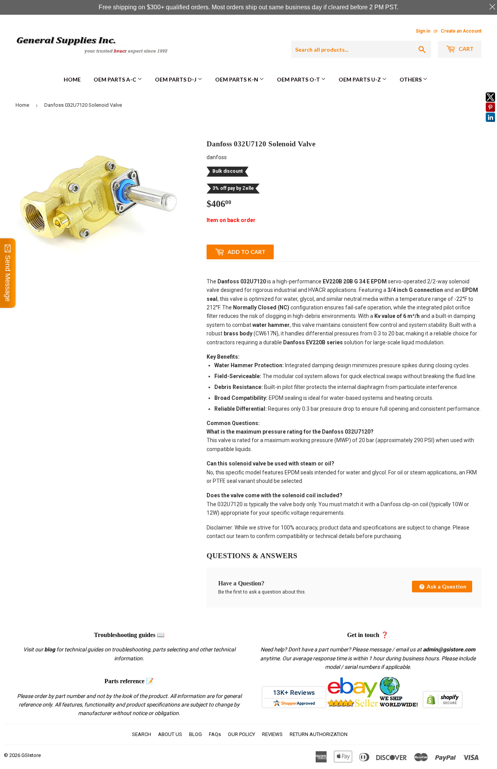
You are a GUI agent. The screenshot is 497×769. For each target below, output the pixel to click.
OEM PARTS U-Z (360, 79)
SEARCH (141, 734)
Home (72, 79)
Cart (465, 48)
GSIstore (31, 755)
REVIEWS (272, 734)
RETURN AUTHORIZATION (319, 734)
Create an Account (461, 31)
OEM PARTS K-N (237, 79)
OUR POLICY (241, 734)
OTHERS (411, 79)
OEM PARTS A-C (115, 79)
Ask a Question (446, 586)
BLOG (195, 734)
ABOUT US (170, 734)
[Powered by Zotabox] (490, 125)
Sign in (423, 31)
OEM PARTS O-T (299, 79)
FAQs (215, 734)
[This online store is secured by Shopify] (442, 706)
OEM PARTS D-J (176, 79)
